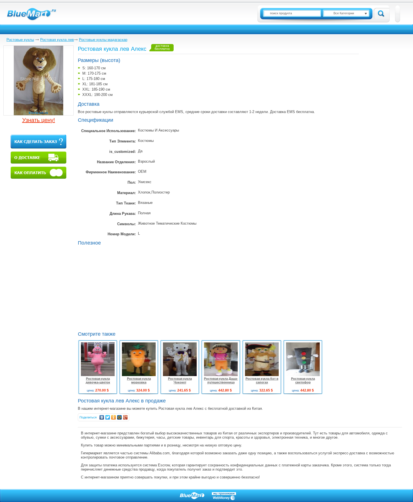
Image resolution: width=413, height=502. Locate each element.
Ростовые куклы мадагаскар (103, 40)
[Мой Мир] (119, 417)
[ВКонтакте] (102, 417)
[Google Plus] (125, 417)
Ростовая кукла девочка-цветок (98, 380)
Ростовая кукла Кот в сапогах (262, 380)
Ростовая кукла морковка (139, 380)
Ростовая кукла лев (57, 40)
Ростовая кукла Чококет (180, 380)
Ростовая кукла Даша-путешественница (221, 380)
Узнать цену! (38, 120)
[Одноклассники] (114, 417)
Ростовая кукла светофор (303, 380)
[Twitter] (108, 417)
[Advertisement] (125, 287)
